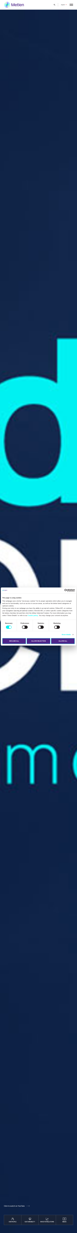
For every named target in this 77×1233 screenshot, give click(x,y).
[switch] (25, 627)
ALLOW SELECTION (38, 641)
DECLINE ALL (14, 641)
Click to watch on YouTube (14, 1206)
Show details (66, 634)
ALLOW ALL (63, 641)
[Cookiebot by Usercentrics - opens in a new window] (66, 590)
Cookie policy (33, 615)
